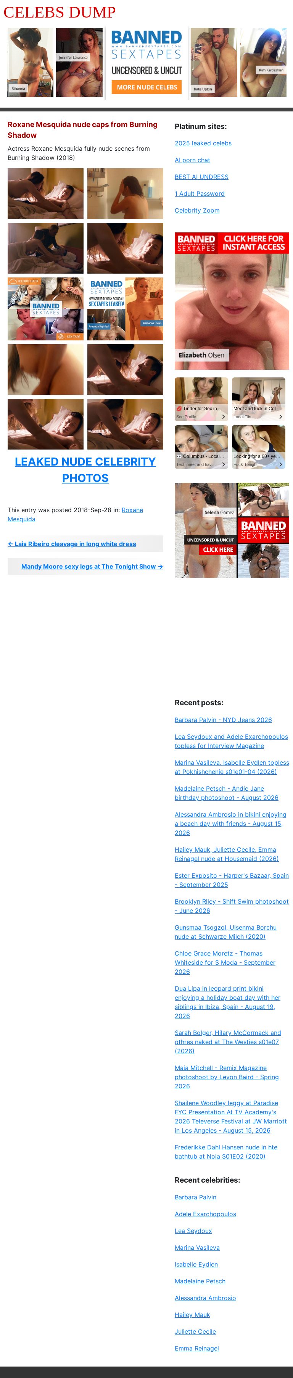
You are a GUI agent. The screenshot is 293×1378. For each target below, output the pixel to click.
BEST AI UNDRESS (202, 177)
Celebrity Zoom (197, 210)
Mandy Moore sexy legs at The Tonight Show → (92, 566)
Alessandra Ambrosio (205, 1298)
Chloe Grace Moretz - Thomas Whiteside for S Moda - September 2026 (225, 962)
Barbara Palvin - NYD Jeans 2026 (223, 720)
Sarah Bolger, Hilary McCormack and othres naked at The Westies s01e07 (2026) (228, 1042)
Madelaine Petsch (200, 1281)
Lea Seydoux (193, 1231)
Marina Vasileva (197, 1247)
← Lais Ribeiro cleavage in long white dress (72, 544)
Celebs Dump (59, 12)
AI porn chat (192, 160)
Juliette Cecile (195, 1331)
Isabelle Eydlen (196, 1264)
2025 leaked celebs (203, 143)
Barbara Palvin (195, 1197)
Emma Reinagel (197, 1348)
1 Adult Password (200, 193)
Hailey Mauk (192, 1314)
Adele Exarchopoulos (205, 1214)
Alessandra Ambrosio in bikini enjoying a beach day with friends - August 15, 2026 (231, 823)
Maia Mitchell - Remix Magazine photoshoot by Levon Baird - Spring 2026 (227, 1077)
